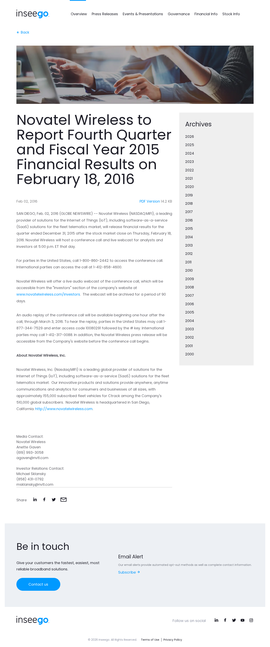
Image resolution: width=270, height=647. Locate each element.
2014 (189, 237)
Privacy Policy (172, 640)
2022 (189, 170)
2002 (189, 337)
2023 (189, 161)
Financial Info (206, 13)
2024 (189, 153)
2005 (189, 312)
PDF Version (150, 201)
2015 (189, 228)
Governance (179, 13)
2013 (189, 245)
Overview (79, 13)
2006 (189, 303)
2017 (189, 211)
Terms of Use (150, 640)
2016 (189, 220)
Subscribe (127, 572)
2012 (189, 253)
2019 (189, 195)
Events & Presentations (143, 13)
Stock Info (231, 13)
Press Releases (105, 13)
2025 (189, 144)
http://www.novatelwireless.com (64, 408)
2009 (189, 278)
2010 (189, 270)
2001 (189, 345)
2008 (189, 287)
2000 (189, 354)
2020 (189, 186)
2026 (189, 136)
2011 (188, 262)
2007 (189, 295)
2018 (189, 203)
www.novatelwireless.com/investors (48, 294)
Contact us (38, 584)
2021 (189, 178)
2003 (189, 329)
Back (24, 32)
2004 (189, 320)
